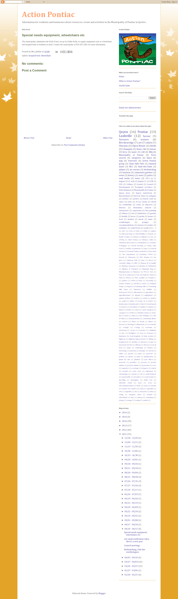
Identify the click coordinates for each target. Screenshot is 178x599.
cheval (153, 202)
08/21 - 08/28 (131, 477)
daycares (149, 205)
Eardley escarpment (133, 248)
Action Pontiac (48, 15)
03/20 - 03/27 (131, 566)
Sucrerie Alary (139, 196)
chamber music (143, 313)
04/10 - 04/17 (131, 529)
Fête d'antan (144, 257)
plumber (137, 359)
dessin (142, 321)
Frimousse (132, 257)
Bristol (135, 237)
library (138, 345)
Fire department (128, 254)
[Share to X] (66, 51)
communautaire (134, 318)
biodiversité (134, 304)
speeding (122, 380)
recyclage (135, 368)
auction (136, 199)
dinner (150, 321)
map (121, 161)
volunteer (123, 228)
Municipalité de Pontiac (143, 190)
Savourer (124, 139)
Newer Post (29, 138)
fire (123, 333)
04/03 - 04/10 (131, 558)
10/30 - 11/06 (131, 451)
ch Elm (131, 313)
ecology (137, 327)
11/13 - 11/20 (131, 447)
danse (134, 321)
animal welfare (124, 298)
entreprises (124, 210)
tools (145, 386)
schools (134, 374)
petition (121, 357)
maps (129, 348)
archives (137, 298)
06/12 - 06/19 (131, 503)
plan (138, 357)
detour (153, 149)
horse (133, 216)
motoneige (123, 351)
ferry (124, 152)
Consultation (141, 243)
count (138, 205)
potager (145, 222)
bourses (124, 307)
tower (137, 178)
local (121, 219)
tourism (153, 386)
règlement (149, 371)
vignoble (128, 391)
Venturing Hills (140, 286)
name (150, 219)
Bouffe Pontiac (124, 237)
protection (146, 365)
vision (151, 391)
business (126, 173)
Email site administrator (130, 108)
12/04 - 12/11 (131, 442)
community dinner (149, 318)
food (141, 333)
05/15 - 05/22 (131, 516)
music (134, 152)
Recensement (124, 196)
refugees (145, 368)
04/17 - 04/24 (131, 525)
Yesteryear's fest (125, 292)
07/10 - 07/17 (131, 490)
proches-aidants (133, 365)
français (150, 333)
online (121, 354)
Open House (139, 146)
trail (141, 389)
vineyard (143, 391)
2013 (147, 178)
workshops (149, 397)
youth (146, 228)
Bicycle (150, 234)
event (121, 175)
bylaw (151, 307)
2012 (124, 430)
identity (134, 342)
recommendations (126, 225)
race (154, 365)
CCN (151, 181)
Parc (151, 272)
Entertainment (125, 190)
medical (130, 219)
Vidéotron (137, 289)
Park (120, 278)
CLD (120, 184)
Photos (128, 278)
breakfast (134, 307)
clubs (133, 316)
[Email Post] (56, 52)
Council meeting (137, 246)
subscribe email (125, 383)
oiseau (151, 351)
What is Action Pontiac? (129, 81)
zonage (129, 400)
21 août (131, 181)
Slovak (136, 284)
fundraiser (142, 213)
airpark (137, 295)
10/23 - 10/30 (131, 455)
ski (141, 374)
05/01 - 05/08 (131, 520)
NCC (131, 167)
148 (143, 152)
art (140, 142)
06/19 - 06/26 (131, 499)
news (141, 175)
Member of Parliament (147, 266)
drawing (130, 324)
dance (149, 158)
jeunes (150, 216)
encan (132, 330)
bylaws (121, 310)
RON (133, 281)
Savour (147, 136)
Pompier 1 (152, 278)
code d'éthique (144, 316)
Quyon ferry (124, 193)
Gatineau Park (132, 260)
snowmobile (126, 377)
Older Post (107, 138)
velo (120, 391)
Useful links (124, 86)
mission (150, 348)
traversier (132, 161)
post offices (148, 359)
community (127, 205)
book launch (151, 304)
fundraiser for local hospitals (129, 336)
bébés (129, 310)
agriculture (149, 292)
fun (132, 213)
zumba (145, 400)
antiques (152, 196)
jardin (141, 216)
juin (152, 342)
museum (133, 351)
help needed (148, 336)
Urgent (129, 286)
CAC (151, 237)
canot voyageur (147, 310)
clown (126, 316)
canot (137, 310)
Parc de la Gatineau (126, 275)
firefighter (132, 333)
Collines (129, 184)
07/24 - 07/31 (131, 481)
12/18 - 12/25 (131, 438)
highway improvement (137, 339)
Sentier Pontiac (124, 284)
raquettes (125, 368)
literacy (146, 345)
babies (132, 301)
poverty (144, 362)
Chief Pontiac (133, 240)
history (131, 175)
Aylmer (153, 231)
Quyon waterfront (144, 193)
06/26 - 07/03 (131, 494)
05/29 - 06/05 (131, 507)
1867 (123, 231)
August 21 (142, 181)
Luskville (125, 136)
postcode (122, 362)
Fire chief (152, 251)
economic (148, 327)
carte (130, 202)
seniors (144, 139)
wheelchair (46, 56)
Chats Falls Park (136, 164)
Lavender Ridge (125, 263)
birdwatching (150, 170)
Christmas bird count (126, 243)
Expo (145, 248)
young (121, 400)
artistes (125, 199)
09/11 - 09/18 (131, 468)
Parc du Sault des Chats (145, 275)
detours (122, 208)
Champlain (128, 149)
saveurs (140, 225)
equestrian (137, 210)
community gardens (143, 173)
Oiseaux (123, 146)
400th (145, 231)
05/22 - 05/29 (131, 512)
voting (121, 394)
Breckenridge (126, 142)
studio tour (148, 380)
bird (143, 304)
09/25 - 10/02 (131, 460)
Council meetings (132, 546)
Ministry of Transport (130, 269)
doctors (121, 324)
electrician (123, 330)
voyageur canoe (135, 394)
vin (136, 391)
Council (150, 184)
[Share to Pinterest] (71, 51)
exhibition (152, 330)
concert (125, 321)
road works (124, 178)
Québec (125, 281)
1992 (131, 231)
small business (151, 374)
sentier (150, 225)
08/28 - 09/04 (131, 473)
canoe (121, 202)
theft (138, 386)
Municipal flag (147, 269)
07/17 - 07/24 (131, 486)
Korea (151, 260)
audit (124, 301)
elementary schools (142, 208)
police (150, 175)
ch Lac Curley (141, 202)
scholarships (123, 374)
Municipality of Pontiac (131, 155)
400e (138, 231)
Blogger (102, 593)
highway (122, 339)
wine (132, 397)
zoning (137, 400)
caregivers (136, 158)
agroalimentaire (125, 295)
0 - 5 (154, 228)
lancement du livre (126, 345)
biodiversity (123, 304)
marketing (139, 348)
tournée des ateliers (129, 389)
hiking (151, 339)
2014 (124, 421)
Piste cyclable (140, 278)
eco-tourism (152, 324)
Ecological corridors (143, 187)
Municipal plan (124, 272)
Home (68, 138)
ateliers (153, 298)
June (143, 260)
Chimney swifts (147, 240)
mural (140, 219)
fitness (125, 213)
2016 (124, 413)
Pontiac (143, 132)
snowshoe (137, 377)
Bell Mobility (140, 234)
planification (148, 357)
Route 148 (141, 149)
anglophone (148, 295)
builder (143, 307)
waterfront (135, 228)
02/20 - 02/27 (131, 575)
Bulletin (144, 237)
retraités (125, 371)
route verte (137, 371)
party (140, 354)
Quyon (123, 132)
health (124, 216)
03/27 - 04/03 (131, 562)
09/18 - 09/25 (131, 464)
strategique (135, 380)
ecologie (126, 327)
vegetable (149, 389)
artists (145, 298)
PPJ (145, 272)
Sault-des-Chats (145, 167)
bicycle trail (148, 199)
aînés (149, 142)
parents (130, 354)
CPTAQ (121, 240)
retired (153, 368)
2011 (124, 434)
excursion (141, 330)
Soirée (144, 284)
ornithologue (124, 222)
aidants (122, 170)
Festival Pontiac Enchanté (137, 251)
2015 (124, 417)
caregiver (122, 313)
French (121, 257)
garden (153, 213)
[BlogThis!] (64, 51)
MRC (136, 263)
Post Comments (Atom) (74, 145)
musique (142, 351)
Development (124, 187)
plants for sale (124, 359)
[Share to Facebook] (68, 51)
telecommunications (126, 386)
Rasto (140, 281)
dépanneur (140, 324)
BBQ (151, 152)
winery (139, 397)
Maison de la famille (148, 263)
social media (148, 377)
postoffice (133, 362)
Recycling (149, 281)
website (149, 394)
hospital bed (34, 56)
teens (150, 383)
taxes (140, 383)
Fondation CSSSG (146, 254)
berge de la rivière (145, 301)
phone (130, 357)
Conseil (140, 184)
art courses (135, 170)
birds (153, 146)
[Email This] (61, 51)
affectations (138, 292)
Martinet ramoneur (129, 266)
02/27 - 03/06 (131, 571)
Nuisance (136, 272)
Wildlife (149, 289)
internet (144, 342)
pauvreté (149, 354)
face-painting (150, 210)
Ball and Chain (127, 234)
